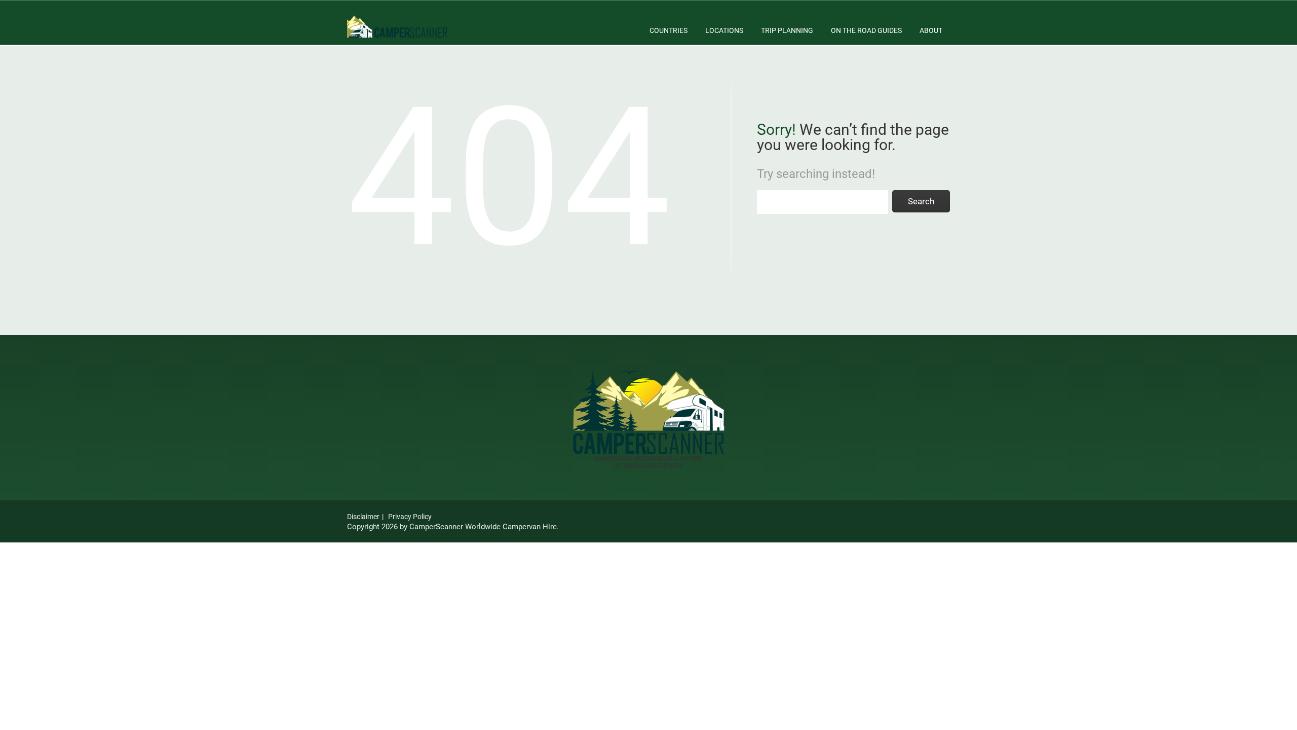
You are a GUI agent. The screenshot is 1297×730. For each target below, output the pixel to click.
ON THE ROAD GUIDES (866, 30)
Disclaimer (363, 517)
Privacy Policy (410, 517)
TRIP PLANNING (787, 30)
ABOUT (931, 30)
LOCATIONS (724, 30)
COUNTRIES (669, 30)
